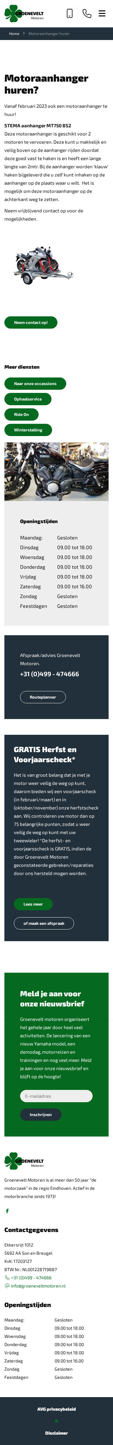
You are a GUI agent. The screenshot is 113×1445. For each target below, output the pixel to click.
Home (14, 33)
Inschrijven (41, 1114)
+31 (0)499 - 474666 (49, 674)
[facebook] (7, 1211)
